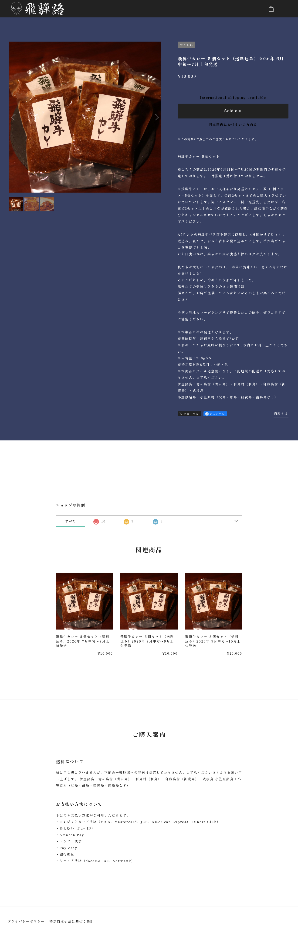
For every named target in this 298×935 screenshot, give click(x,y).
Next (155, 123)
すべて (70, 521)
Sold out (233, 111)
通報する (281, 413)
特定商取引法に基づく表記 (71, 921)
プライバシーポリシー (26, 921)
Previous (14, 123)
